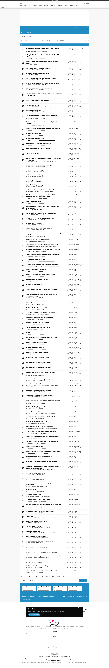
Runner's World (53, 664)
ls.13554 (29, 309)
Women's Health (61, 664)
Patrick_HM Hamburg (32, 51)
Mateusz (30, 363)
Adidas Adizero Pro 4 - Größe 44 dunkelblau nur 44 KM (40, 218)
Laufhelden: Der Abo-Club (38, 633)
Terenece (29, 58)
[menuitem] (83, 28)
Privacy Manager (79, 626)
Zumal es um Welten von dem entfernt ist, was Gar (76, 588)
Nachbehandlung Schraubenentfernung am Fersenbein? (41, 312)
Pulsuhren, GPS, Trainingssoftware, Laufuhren (48, 428)
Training (28, 5)
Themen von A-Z (50, 638)
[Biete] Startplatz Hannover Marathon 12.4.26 (38, 367)
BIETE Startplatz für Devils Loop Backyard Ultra (39, 88)
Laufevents (35, 5)
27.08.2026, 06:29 (59, 590)
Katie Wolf (30, 527)
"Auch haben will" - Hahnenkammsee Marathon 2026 (40, 416)
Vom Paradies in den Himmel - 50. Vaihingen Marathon (41, 213)
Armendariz (30, 552)
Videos (65, 5)
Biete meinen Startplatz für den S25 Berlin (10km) (39, 317)
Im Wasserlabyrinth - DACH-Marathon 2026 (37, 357)
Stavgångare (30, 246)
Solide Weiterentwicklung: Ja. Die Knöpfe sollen (61, 588)
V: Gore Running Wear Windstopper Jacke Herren (39, 541)
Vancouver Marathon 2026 (33, 531)
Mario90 (29, 537)
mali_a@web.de (31, 547)
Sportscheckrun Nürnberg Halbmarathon (37, 561)
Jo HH (29, 408)
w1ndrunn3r (30, 161)
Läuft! (29, 69)
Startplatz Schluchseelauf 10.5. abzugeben (38, 239)
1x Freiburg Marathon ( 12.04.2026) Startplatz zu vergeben (42, 289)
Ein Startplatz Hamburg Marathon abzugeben (38, 390)
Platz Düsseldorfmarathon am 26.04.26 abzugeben (40, 395)
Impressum (37, 626)
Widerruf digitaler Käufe (70, 633)
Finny (29, 567)
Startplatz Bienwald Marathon (34, 446)
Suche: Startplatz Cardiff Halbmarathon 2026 (38, 143)
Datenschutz (51, 596)
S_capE (29, 89)
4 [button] (29, 40)
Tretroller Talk (46, 155)
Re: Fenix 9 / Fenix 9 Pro (45, 586)
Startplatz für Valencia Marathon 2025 (36, 521)
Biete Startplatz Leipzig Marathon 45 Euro (37, 279)
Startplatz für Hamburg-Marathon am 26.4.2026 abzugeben (42, 436)
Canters (29, 517)
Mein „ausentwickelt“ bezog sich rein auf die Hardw (45, 588)
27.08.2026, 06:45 (45, 590)
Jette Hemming (31, 486)
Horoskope (77, 5)
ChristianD (30, 396)
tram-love (30, 118)
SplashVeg (30, 256)
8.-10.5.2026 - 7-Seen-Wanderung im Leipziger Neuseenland (42, 461)
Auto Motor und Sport (31, 662)
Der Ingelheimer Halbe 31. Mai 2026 (35, 259)
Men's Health (71, 662)
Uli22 (29, 135)
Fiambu (29, 329)
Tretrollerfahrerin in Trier (32, 105)
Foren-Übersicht (30, 596)
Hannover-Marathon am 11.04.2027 (35, 138)
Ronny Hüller (30, 496)
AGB (42, 626)
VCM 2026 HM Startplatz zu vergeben (36, 473)
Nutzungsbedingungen (49, 626)
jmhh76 (29, 64)
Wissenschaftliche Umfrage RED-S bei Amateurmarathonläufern (44, 556)
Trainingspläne (23, 5)
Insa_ (29, 271)
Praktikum (55, 628)
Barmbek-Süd (30, 286)
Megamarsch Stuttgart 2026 (33, 494)
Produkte (56, 0)
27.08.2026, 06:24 (74, 590)
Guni (29, 297)
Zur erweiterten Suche (26, 36)
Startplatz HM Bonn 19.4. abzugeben (36, 269)
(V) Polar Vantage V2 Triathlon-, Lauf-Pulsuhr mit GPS (41, 78)
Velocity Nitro (30, 354)
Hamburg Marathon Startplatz (34, 284)
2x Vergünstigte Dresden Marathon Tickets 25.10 (39, 165)
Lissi (29, 572)
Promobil (46, 664)
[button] (39, 41)
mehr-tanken (64, 662)
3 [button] (26, 40)
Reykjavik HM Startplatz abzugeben (36, 185)
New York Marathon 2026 (33, 412)
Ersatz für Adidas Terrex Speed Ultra (36, 536)
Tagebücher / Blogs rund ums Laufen (49, 161)
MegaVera (30, 423)
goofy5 (29, 203)
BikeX (39, 662)
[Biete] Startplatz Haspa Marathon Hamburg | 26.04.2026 (41, 337)
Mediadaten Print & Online (51, 642)
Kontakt (27, 626)
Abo (30, 633)
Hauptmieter (30, 448)
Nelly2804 (30, 96)
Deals (63, 638)
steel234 (29, 291)
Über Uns (32, 626)
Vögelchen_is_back (31, 453)
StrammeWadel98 (31, 150)
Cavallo (48, 662)
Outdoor (84, 662)
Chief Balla (30, 391)
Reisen (46, 633)
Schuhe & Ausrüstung (43, 5)
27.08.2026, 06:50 (30, 590)
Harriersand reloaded (32, 266)
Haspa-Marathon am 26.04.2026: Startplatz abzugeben (41, 431)
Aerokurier (24, 662)
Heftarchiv (60, 642)
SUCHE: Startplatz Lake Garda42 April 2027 (37, 73)
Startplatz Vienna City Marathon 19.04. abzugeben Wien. (42, 441)
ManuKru (29, 474)
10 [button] (36, 40)
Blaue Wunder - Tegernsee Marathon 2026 (37, 100)
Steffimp (29, 176)
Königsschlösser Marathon (33, 110)
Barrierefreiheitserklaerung (45, 628)
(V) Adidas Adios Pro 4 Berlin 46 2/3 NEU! (38, 68)
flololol (29, 339)
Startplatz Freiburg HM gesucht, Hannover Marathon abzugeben (43, 451)
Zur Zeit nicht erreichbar (32, 153)
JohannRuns (30, 380)
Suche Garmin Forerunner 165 (34, 201)
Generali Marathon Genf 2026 (34, 223)
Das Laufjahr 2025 (31, 489)
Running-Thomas (31, 281)
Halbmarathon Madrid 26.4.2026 (35, 347)
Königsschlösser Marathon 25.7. (34, 170)
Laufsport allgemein (49, 191)
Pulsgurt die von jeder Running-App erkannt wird (39, 426)
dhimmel (29, 385)
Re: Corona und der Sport (30, 586)
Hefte (53, 0)
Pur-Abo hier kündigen (58, 633)
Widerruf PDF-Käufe (80, 633)
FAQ (36, 596)
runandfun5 (30, 532)
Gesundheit (59, 5)
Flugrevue (54, 662)
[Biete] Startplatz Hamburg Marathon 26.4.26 (38, 362)
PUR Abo (51, 633)
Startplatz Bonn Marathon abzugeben (36, 342)
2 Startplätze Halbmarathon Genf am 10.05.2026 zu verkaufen (43, 249)
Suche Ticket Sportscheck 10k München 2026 (38, 148)
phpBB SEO (30, 599)
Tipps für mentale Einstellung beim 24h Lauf (38, 327)
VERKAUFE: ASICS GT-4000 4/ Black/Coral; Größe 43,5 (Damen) (43, 571)
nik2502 (29, 522)
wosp (29, 261)
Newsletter (67, 638)
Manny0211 (30, 403)
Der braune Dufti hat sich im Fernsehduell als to (30, 588)
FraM (29, 562)
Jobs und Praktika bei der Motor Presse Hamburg (54, 647)
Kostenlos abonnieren (34, 614)
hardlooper (30, 501)
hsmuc (29, 438)
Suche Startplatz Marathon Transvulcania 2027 (38, 180)
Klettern (59, 662)
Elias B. (29, 276)
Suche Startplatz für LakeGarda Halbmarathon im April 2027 (42, 83)
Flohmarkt (47, 51)
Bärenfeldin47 (30, 507)
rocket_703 (30, 375)
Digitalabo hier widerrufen (63, 628)
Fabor (29, 428)
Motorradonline (78, 662)
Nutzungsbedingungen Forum (61, 626)
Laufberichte (41, 101)
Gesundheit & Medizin (44, 314)
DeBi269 (29, 224)
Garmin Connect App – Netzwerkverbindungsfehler (40, 511)
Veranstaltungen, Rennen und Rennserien (48, 517)
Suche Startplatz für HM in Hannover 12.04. (37, 421)
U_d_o (29, 101)
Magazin (26, 633)
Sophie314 (30, 557)
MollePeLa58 (30, 106)
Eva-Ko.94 (30, 74)
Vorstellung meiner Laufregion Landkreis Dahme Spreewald (42, 190)
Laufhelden (71, 5)
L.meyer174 (30, 84)
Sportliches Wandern (46, 496)
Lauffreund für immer (32, 191)
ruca (54, 590)
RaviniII (29, 334)
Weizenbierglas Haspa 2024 (33, 133)
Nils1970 (29, 304)
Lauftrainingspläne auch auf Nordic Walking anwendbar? (42, 244)
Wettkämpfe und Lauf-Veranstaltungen (47, 140)
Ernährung (52, 5)
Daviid (29, 186)
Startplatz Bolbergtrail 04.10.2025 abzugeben (38, 566)
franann (29, 319)
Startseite (24, 596)
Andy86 (29, 413)
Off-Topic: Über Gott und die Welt (52, 266)
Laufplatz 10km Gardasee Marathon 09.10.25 (38, 546)
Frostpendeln (29, 516)
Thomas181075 (31, 433)
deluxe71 (29, 512)
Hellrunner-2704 (31, 236)
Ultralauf (41, 329)
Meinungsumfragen (43, 198)
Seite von (45, 40)
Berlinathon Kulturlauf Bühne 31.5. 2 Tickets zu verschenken (42, 175)
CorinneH (29, 314)
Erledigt (28, 332)
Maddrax (29, 463)
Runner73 (30, 219)
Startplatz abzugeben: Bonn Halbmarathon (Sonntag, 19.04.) (42, 274)
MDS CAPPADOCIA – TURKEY (33, 526)
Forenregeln (45, 596)
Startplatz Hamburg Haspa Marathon (36, 407)
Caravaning (43, 662)
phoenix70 (30, 241)
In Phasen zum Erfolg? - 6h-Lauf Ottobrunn (37, 322)
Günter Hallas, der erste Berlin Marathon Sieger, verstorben (42, 264)
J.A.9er (29, 181)
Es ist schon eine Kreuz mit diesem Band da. (38, 499)
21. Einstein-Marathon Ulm (33, 551)
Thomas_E (30, 166)
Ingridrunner (30, 251)
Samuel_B (30, 130)
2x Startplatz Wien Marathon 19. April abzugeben (39, 379)
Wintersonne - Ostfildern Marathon (35, 478)
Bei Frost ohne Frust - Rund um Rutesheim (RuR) (39, 456)
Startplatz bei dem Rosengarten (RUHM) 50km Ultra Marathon (43, 128)
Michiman (30, 145)
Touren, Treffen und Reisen (47, 106)
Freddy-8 (29, 344)
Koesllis (29, 111)
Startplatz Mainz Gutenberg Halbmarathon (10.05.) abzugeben (43, 254)
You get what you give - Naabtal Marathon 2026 (39, 228)
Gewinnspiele (57, 638)
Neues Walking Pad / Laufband (34, 384)
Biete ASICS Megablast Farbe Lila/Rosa (37, 352)
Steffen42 (25, 590)
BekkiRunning (30, 349)
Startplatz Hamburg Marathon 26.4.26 (36, 307)
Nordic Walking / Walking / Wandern (49, 246)
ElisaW (29, 198)
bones (29, 140)
